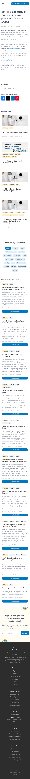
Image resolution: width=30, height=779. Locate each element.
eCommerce (7, 255)
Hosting (7, 263)
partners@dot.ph (8, 60)
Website (15, 270)
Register (15, 671)
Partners (6, 266)
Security (13, 266)
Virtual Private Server (15, 739)
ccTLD (22, 248)
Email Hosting (9, 259)
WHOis (15, 684)
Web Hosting (22, 266)
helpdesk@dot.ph (13, 48)
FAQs (15, 682)
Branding (15, 248)
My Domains (15, 679)
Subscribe (25, 633)
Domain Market (15, 751)
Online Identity (21, 263)
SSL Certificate (15, 699)
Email (24, 255)
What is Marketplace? (15, 760)
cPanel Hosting (15, 731)
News (13, 263)
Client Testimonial (11, 252)
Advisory (8, 248)
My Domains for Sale (15, 754)
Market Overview (15, 748)
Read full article (15, 311)
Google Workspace (15, 705)
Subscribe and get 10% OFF (20, 3)
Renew (15, 673)
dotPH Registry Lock (15, 694)
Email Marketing (20, 259)
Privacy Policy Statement (15, 772)
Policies (15, 774)
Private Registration (15, 697)
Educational (17, 255)
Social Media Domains (15, 676)
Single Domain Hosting (15, 733)
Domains (21, 252)
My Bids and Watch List (15, 757)
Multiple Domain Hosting (15, 736)
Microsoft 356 (15, 702)
